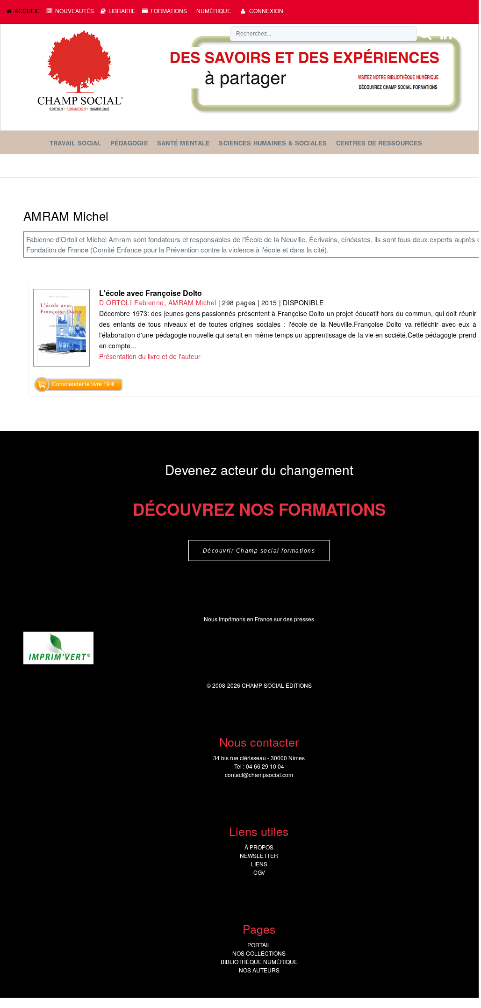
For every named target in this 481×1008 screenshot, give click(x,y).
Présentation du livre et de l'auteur (150, 356)
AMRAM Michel (192, 302)
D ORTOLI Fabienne (131, 302)
